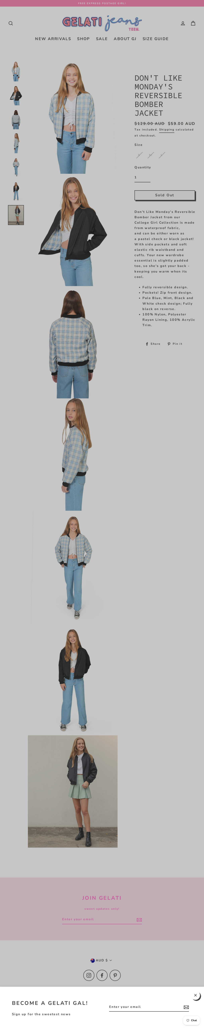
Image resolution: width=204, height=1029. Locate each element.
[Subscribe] (185, 1007)
